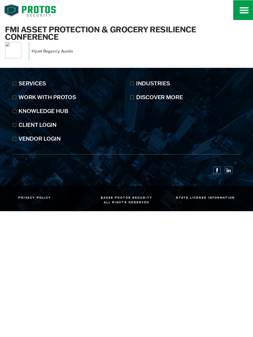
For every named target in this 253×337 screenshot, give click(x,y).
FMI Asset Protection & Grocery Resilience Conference (100, 33)
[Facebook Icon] (217, 170)
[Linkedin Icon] (228, 170)
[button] (244, 10)
